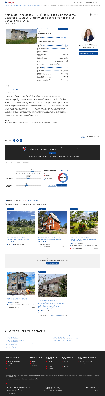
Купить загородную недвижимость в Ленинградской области (23, 343)
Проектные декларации (34, 379)
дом (9, 365)
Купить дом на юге (11, 337)
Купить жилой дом (11, 347)
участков (50, 366)
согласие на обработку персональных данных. (35, 378)
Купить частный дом (12, 335)
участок (10, 367)
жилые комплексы (84, 364)
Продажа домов (64, 44)
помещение (10, 368)
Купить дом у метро (12, 341)
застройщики (83, 363)
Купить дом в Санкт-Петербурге (62, 340)
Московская (65, 37)
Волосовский (65, 36)
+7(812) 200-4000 (77, 2)
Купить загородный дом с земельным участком (66, 338)
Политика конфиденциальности (13, 379)
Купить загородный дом (12, 338)
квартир (50, 361)
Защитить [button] (52, 153)
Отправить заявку (52, 263)
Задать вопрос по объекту (88, 50)
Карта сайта (24, 379)
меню (96, 2)
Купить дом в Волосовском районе (62, 335)
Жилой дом (65, 45)
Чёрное (66, 38)
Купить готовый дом (59, 337)
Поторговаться (63, 28)
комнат (50, 363)
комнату (10, 363)
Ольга (87, 45)
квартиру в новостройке (14, 361)
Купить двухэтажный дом (13, 346)
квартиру (10, 359)
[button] (36, 29)
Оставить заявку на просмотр (88, 53)
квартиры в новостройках (86, 361)
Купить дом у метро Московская (15, 340)
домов (49, 364)
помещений (50, 368)
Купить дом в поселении (13, 344)
